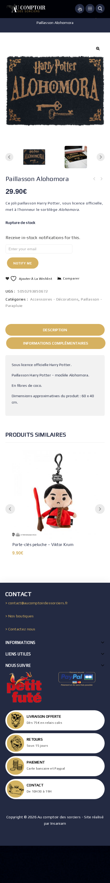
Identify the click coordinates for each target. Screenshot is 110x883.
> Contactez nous (20, 629)
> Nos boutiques (19, 616)
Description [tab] (55, 330)
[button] (97, 48)
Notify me (22, 263)
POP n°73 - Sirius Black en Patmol (94, 179)
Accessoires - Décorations (54, 299)
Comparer (71, 278)
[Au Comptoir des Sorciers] (25, 9)
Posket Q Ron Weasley (101, 179)
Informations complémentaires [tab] (55, 343)
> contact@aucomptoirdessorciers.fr (36, 603)
